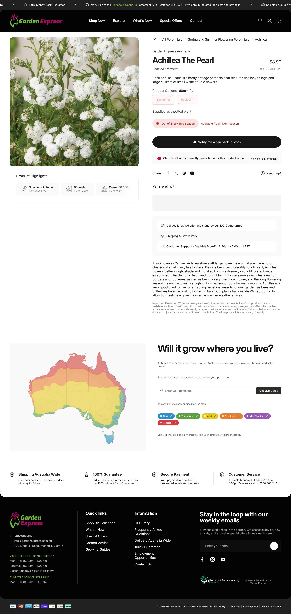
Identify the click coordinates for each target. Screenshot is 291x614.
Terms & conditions (271, 606)
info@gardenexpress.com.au (33, 540)
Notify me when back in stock (219, 142)
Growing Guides (98, 549)
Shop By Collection (100, 523)
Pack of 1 (187, 99)
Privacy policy (250, 606)
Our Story (142, 523)
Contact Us (143, 564)
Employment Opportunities (145, 555)
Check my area (268, 390)
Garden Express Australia (171, 51)
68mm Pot (163, 99)
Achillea (261, 39)
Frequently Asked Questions (148, 532)
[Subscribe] (274, 546)
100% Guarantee (147, 547)
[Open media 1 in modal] (74, 101)
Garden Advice (97, 543)
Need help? (273, 173)
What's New (95, 530)
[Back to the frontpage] (154, 39)
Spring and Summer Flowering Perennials (218, 39)
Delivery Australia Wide (153, 540)
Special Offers (97, 536)
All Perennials (172, 39)
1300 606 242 (23, 535)
